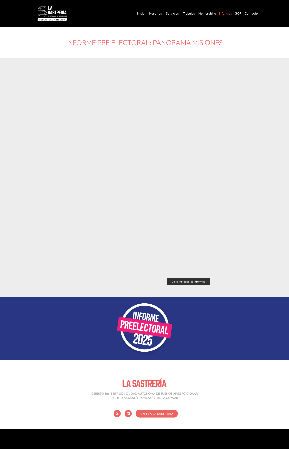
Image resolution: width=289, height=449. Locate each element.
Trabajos (189, 13)
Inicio (140, 13)
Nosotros (155, 13)
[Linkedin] (128, 413)
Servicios (172, 13)
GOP (238, 13)
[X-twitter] (117, 413)
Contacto (251, 13)
